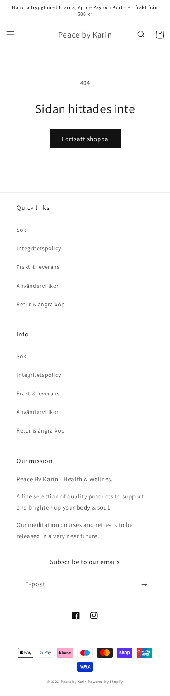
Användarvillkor (38, 285)
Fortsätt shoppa (85, 139)
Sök (21, 229)
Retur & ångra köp (41, 304)
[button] (10, 35)
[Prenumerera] (144, 584)
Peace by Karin (74, 681)
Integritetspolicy (39, 248)
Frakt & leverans (38, 266)
